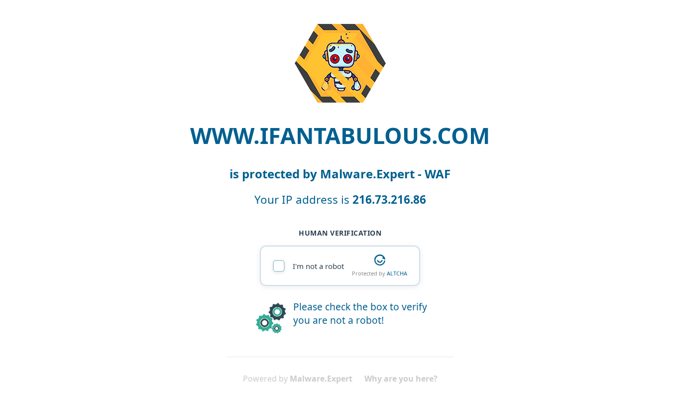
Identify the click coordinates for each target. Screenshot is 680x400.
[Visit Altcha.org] (379, 260)
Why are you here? (401, 378)
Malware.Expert (321, 378)
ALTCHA (397, 273)
